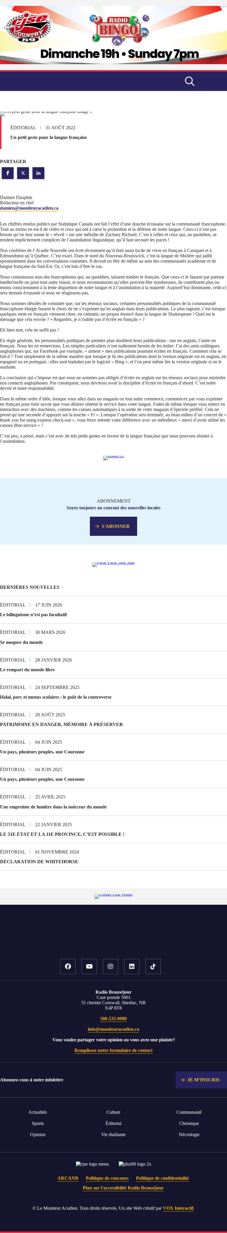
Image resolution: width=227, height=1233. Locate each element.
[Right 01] (113, 455)
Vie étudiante (113, 1134)
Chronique (189, 1123)
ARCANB (67, 1178)
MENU (212, 81)
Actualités (37, 1112)
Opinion (38, 1134)
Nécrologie (189, 1134)
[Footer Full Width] (113, 893)
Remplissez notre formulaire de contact (113, 1050)
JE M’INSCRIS (203, 1079)
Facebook (68, 966)
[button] (8, 173)
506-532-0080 (113, 1018)
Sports (38, 1123)
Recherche (189, 81)
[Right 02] (113, 562)
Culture (113, 1112)
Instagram (110, 966)
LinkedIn (132, 966)
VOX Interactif (178, 1208)
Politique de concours (107, 1178)
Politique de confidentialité (162, 1178)
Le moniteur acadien (61, 81)
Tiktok (153, 966)
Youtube (89, 966)
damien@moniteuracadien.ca (29, 208)
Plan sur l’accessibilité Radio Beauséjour (123, 1187)
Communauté (189, 1112)
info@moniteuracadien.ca (113, 1029)
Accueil (113, 940)
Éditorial (113, 1123)
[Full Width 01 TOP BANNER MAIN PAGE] (113, 62)
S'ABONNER (116, 526)
